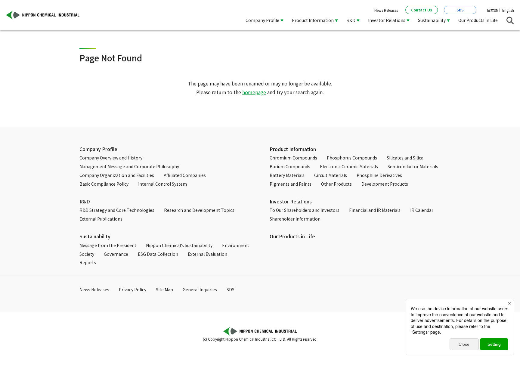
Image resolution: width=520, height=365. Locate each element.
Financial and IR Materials (375, 210)
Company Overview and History (110, 158)
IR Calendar (421, 210)
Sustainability (94, 236)
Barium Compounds (290, 166)
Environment (235, 245)
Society (86, 254)
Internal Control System (162, 184)
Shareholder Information (295, 219)
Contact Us (421, 9)
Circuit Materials (330, 175)
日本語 (492, 10)
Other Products (336, 184)
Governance (116, 254)
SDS (460, 9)
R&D (84, 201)
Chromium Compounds (293, 158)
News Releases (386, 10)
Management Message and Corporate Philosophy (129, 166)
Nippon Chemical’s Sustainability (179, 245)
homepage (254, 92)
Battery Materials (287, 175)
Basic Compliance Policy (103, 184)
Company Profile (98, 149)
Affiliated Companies (185, 175)
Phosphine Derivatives (379, 175)
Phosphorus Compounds (352, 158)
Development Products (384, 184)
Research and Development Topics (199, 210)
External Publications (100, 219)
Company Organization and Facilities (116, 175)
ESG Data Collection (158, 254)
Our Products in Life (478, 20)
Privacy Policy (132, 289)
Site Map (164, 289)
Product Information (293, 149)
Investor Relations (291, 201)
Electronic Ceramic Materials (349, 166)
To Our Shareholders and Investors (304, 210)
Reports (87, 262)
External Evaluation (207, 254)
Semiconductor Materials (413, 166)
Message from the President (107, 245)
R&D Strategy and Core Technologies (116, 210)
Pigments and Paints (290, 184)
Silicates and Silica (405, 158)
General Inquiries (200, 289)
